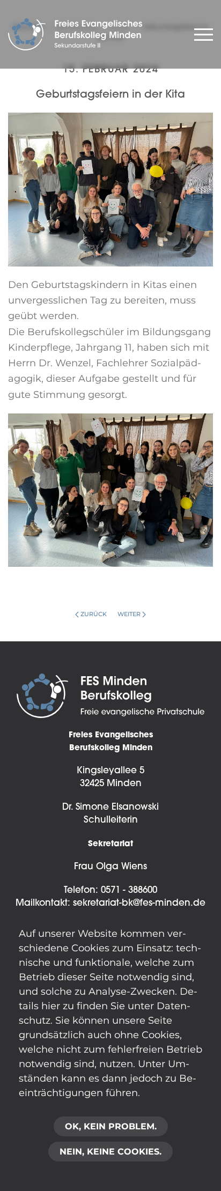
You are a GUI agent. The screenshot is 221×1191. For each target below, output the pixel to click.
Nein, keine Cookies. (110, 1151)
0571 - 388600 (129, 890)
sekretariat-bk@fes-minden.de (139, 903)
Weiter (129, 614)
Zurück (93, 614)
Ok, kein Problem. (111, 1126)
